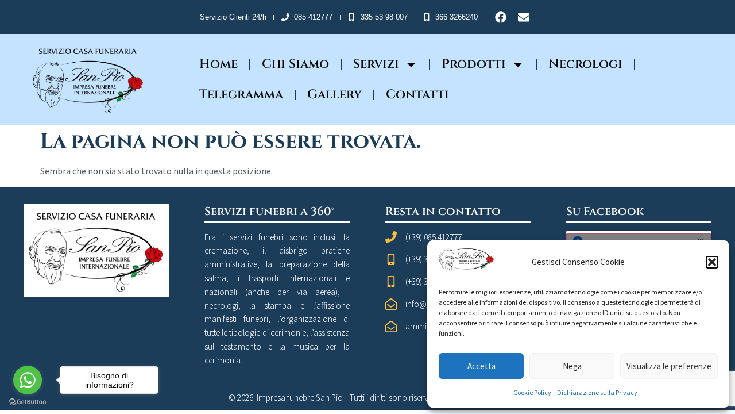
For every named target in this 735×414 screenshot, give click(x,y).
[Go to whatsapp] (27, 380)
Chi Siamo (295, 64)
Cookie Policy (532, 392)
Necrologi (585, 64)
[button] (712, 262)
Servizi (376, 64)
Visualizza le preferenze (668, 366)
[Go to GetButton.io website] (27, 402)
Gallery (334, 94)
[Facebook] (500, 17)
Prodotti (474, 64)
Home (218, 64)
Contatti (417, 94)
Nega (572, 366)
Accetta (481, 366)
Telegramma (241, 94)
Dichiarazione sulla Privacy (597, 392)
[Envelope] (523, 17)
